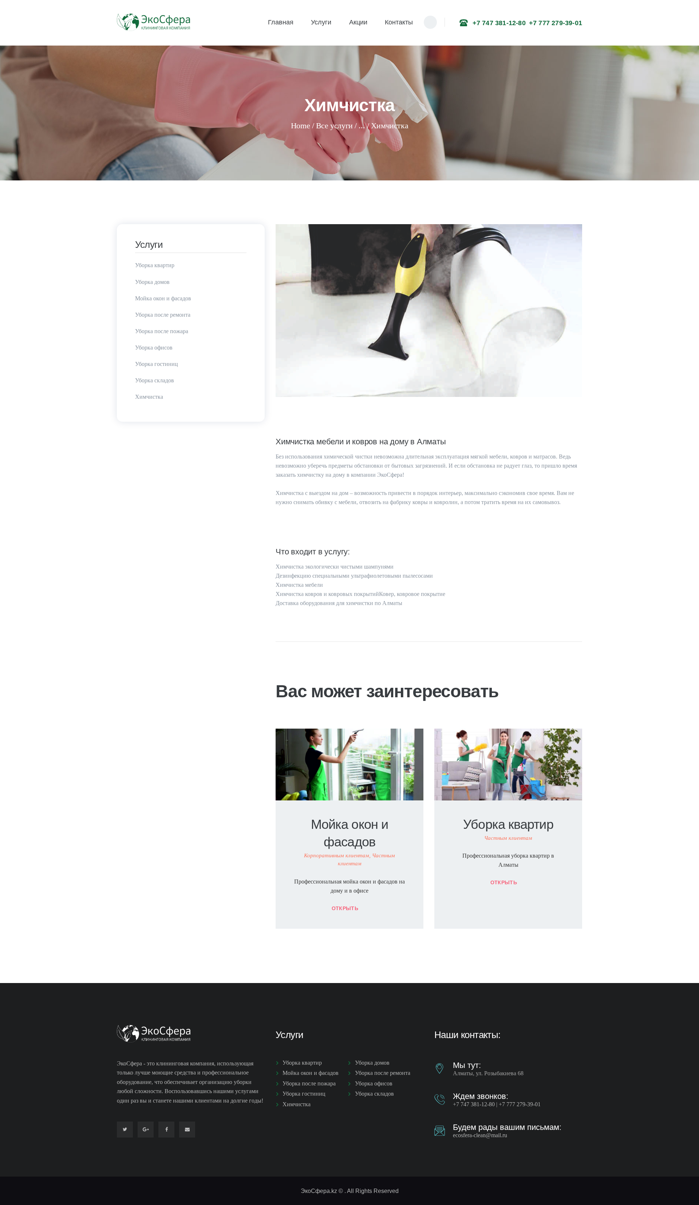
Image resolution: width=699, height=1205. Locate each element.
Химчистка (149, 397)
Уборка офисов (154, 347)
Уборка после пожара (161, 331)
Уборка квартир (508, 824)
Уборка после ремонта (162, 315)
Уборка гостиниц (156, 364)
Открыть (345, 908)
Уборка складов (154, 380)
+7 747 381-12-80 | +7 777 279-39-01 (497, 1104)
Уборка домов (152, 282)
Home (300, 125)
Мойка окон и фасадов (349, 833)
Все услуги (334, 125)
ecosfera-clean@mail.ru (480, 1135)
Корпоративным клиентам (336, 855)
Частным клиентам (508, 838)
